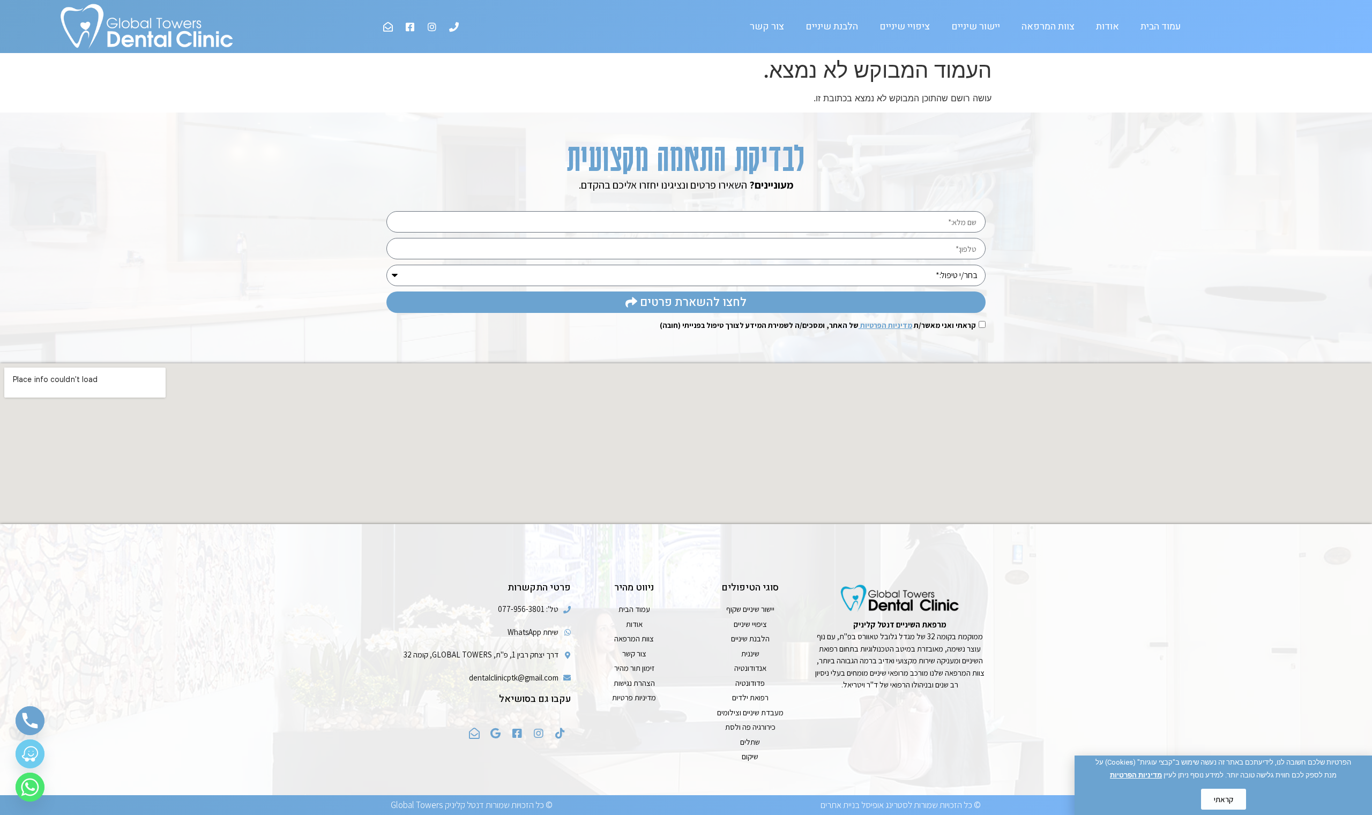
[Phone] (30, 720)
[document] (686, 407)
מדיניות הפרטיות (1136, 775)
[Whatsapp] (30, 787)
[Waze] (30, 753)
